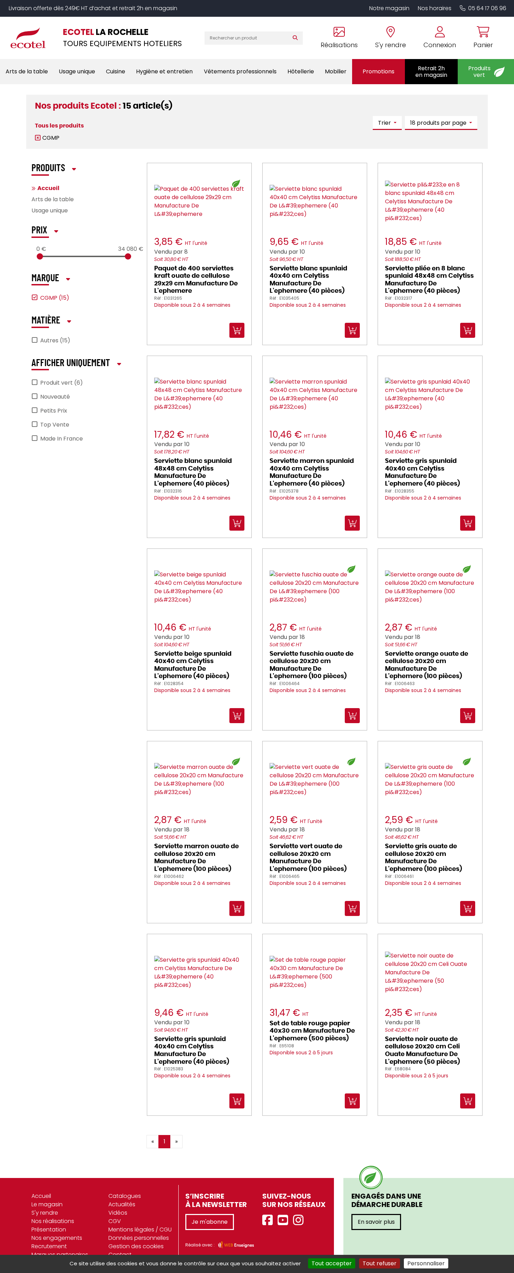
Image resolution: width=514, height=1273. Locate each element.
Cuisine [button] (115, 71)
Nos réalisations (52, 1221)
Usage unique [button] (77, 71)
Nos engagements (56, 1238)
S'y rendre (44, 1213)
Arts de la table (52, 199)
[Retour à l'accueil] (31, 38)
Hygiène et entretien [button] (164, 71)
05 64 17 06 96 (487, 8)
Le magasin (47, 1204)
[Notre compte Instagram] (300, 1220)
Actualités (121, 1204)
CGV (114, 1221)
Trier (385, 123)
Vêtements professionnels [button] (240, 71)
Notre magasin (389, 8)
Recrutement (49, 1246)
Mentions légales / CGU (140, 1229)
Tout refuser (380, 1263)
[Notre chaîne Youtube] (285, 1220)
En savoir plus (376, 1222)
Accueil (48, 188)
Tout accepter (332, 1263)
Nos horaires (434, 8)
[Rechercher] (297, 38)
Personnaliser (426, 1263)
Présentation (48, 1229)
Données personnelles (138, 1238)
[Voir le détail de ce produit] (265, 1136)
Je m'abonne (210, 1222)
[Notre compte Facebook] (269, 1220)
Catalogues (124, 1196)
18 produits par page (439, 123)
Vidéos (117, 1213)
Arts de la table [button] (27, 71)
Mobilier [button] (336, 71)
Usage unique (49, 210)
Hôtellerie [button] (300, 71)
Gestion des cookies (136, 1246)
